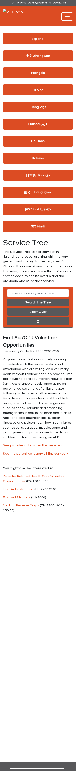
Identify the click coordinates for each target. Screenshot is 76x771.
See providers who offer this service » (32, 445)
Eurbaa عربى (38, 124)
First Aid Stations (16, 497)
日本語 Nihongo (38, 175)
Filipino (38, 90)
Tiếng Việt (38, 107)
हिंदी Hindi (38, 226)
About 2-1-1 (59, 3)
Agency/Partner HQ (39, 3)
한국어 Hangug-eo (38, 192)
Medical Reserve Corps (21, 505)
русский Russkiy (38, 209)
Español (38, 38)
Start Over (38, 311)
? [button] (38, 321)
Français (38, 73)
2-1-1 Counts (19, 3)
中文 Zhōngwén (38, 55)
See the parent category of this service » (35, 453)
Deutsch (38, 141)
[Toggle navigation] (67, 16)
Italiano (38, 158)
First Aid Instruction (18, 489)
